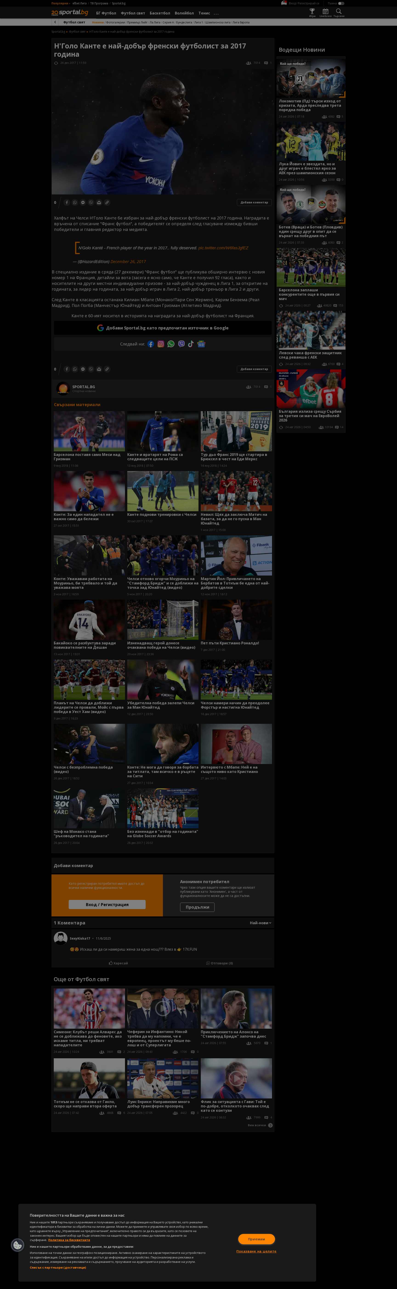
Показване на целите (256, 1251)
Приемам (256, 1239)
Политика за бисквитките (69, 1240)
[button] (17, 1245)
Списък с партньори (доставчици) (58, 1267)
